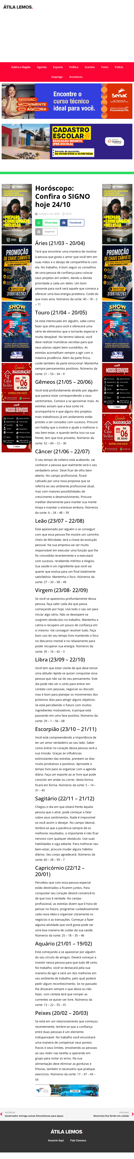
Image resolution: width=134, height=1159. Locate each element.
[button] (47, 222)
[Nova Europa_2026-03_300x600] (17, 361)
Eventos (90, 67)
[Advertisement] (67, 38)
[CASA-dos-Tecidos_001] (17, 400)
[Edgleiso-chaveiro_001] (17, 299)
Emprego (57, 77)
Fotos (104, 67)
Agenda (42, 67)
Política (73, 67)
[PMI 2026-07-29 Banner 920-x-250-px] (67, 158)
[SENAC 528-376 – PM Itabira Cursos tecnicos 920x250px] (67, 117)
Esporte (58, 67)
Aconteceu (76, 77)
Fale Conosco (78, 1140)
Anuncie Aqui (56, 1140)
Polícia (119, 67)
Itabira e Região (21, 67)
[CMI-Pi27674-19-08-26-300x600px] (17, 243)
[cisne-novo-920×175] (67, 1095)
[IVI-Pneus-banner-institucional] (17, 451)
